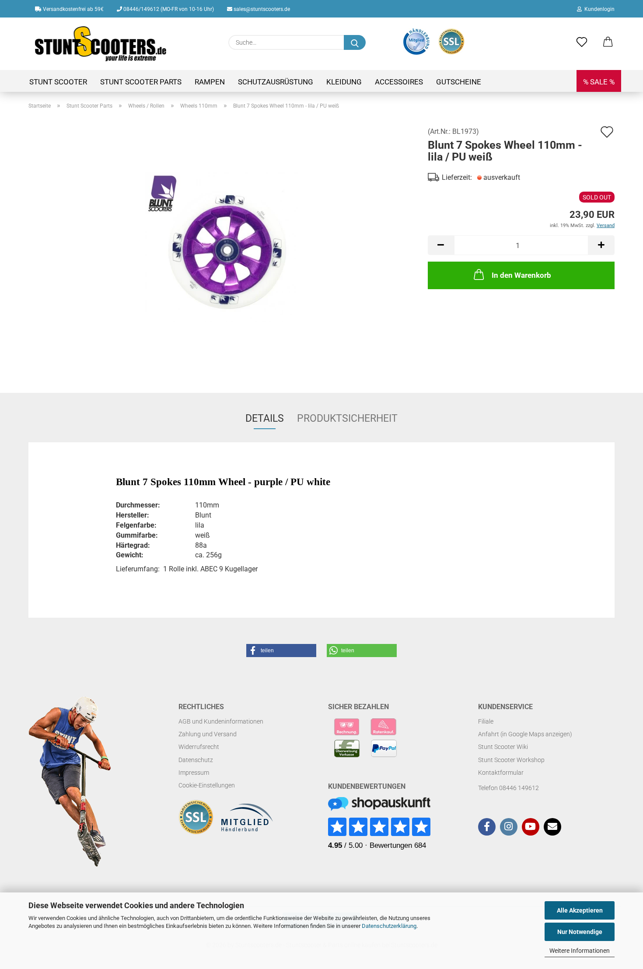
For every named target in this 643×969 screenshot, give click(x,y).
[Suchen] (355, 42)
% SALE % (599, 81)
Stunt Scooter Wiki (503, 746)
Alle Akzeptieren (580, 910)
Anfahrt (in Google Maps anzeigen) (525, 734)
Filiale (485, 721)
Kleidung (344, 81)
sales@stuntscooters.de (261, 9)
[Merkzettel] (582, 42)
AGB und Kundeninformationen (220, 721)
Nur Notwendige (579, 931)
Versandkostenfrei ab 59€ (73, 9)
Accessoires (399, 81)
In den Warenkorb (521, 275)
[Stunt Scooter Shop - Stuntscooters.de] (100, 43)
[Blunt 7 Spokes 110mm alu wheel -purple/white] (221, 248)
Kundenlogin (598, 9)
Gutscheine (458, 81)
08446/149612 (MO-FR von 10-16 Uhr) (168, 9)
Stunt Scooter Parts (141, 81)
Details (264, 418)
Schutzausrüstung (275, 81)
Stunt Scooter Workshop (511, 759)
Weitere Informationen (579, 950)
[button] (608, 42)
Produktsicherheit (347, 418)
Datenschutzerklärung (389, 926)
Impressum (193, 772)
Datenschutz (195, 759)
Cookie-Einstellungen (206, 785)
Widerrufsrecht (198, 746)
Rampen (210, 81)
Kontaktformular (501, 772)
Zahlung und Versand (207, 734)
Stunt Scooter (58, 81)
